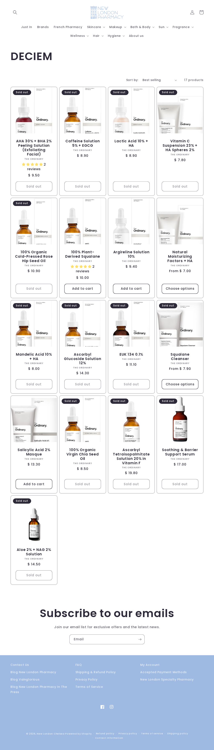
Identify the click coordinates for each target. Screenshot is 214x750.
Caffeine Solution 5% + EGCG (82, 143)
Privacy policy (127, 733)
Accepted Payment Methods (163, 672)
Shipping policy (177, 733)
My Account (149, 665)
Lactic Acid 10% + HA (131, 143)
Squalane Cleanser (180, 356)
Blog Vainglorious (24, 679)
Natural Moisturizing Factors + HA (179, 256)
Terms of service (152, 733)
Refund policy (105, 733)
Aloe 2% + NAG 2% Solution (34, 552)
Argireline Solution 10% (131, 254)
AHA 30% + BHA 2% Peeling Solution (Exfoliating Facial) (34, 147)
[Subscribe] (139, 639)
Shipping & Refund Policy (95, 672)
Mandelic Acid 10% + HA (34, 356)
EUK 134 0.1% (131, 354)
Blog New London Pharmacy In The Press (38, 689)
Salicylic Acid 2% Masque (34, 452)
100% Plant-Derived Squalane (82, 254)
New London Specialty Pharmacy (167, 679)
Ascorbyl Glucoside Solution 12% (82, 358)
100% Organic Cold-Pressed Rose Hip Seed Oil (34, 256)
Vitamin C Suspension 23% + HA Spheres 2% (180, 145)
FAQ (78, 665)
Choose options (180, 288)
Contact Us (19, 665)
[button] (15, 12)
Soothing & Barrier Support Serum (180, 452)
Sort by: (132, 80)
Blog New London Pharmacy (33, 672)
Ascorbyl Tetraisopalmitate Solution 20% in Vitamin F (131, 456)
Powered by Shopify (78, 733)
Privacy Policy (86, 679)
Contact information (109, 738)
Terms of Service (89, 687)
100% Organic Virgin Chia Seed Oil (82, 454)
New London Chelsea (51, 733)
